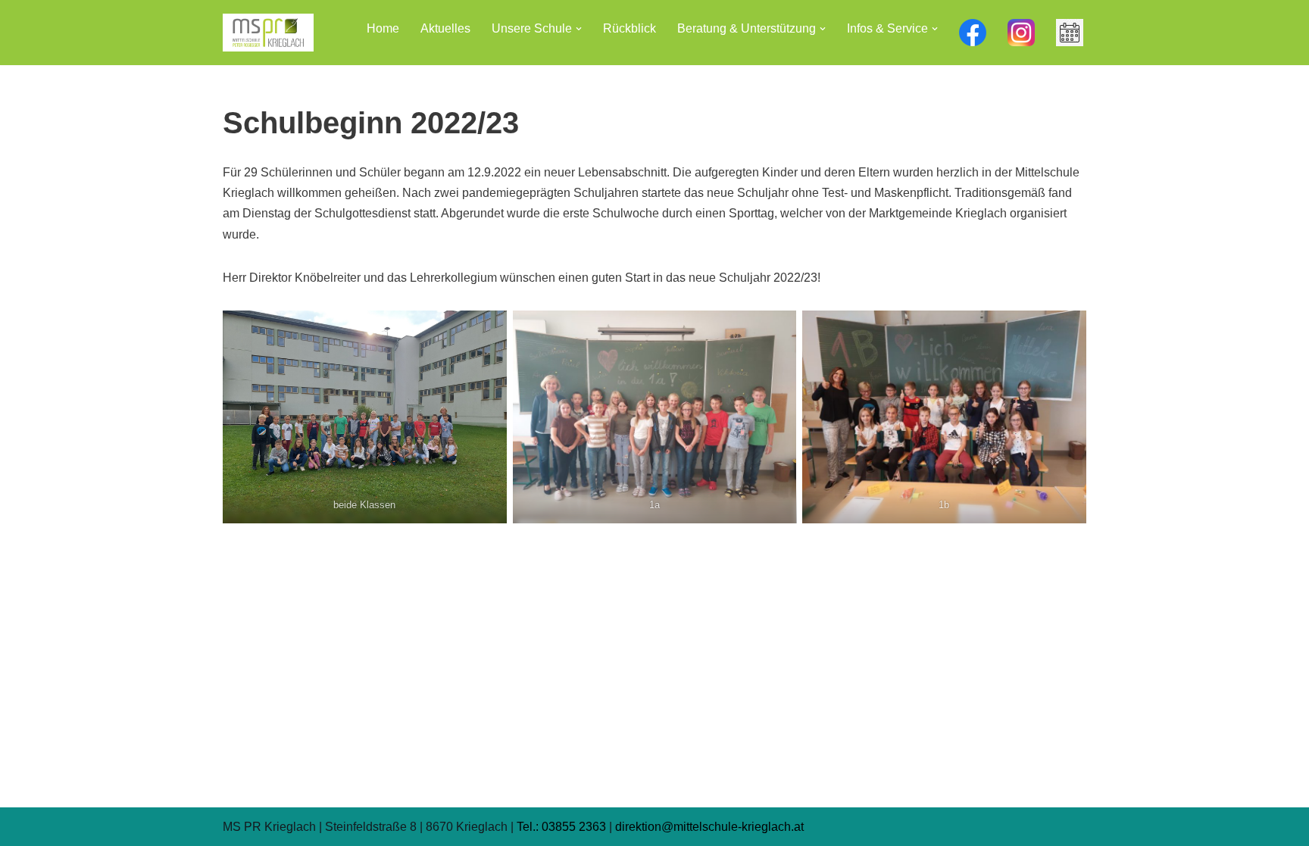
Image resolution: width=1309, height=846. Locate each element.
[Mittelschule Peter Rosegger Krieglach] (268, 33)
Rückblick (629, 28)
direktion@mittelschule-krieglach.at (709, 826)
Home (383, 28)
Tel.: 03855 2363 (561, 826)
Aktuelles (445, 28)
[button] (579, 29)
